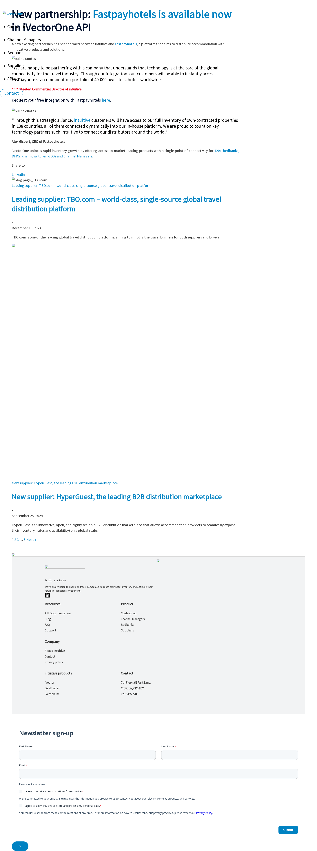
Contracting (18, 26)
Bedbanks (16, 52)
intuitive (82, 120)
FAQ (47, 625)
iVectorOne (52, 694)
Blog (48, 619)
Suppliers (16, 65)
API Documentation (58, 613)
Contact (50, 656)
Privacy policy (54, 662)
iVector (49, 683)
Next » (31, 539)
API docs (14, 78)
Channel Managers (24, 39)
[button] (11, 93)
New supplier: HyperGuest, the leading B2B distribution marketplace (117, 496)
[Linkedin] (48, 596)
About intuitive (55, 651)
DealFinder (52, 688)
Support (50, 630)
